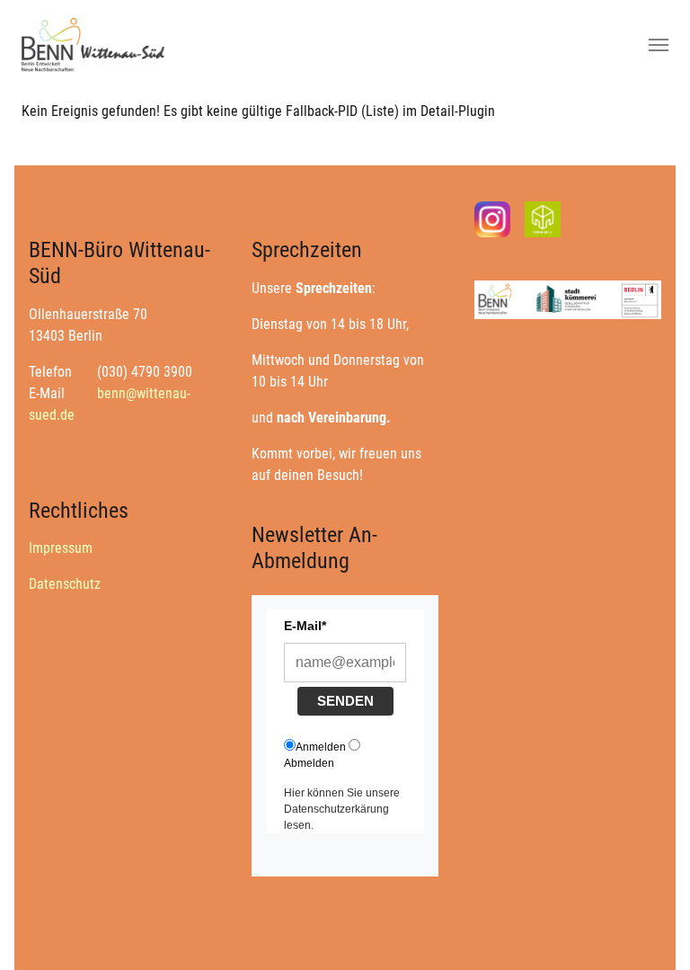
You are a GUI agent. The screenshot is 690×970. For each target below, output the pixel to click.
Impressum (61, 547)
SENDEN (345, 700)
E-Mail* (305, 625)
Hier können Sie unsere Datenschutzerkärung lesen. (342, 809)
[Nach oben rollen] (650, 930)
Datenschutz (65, 583)
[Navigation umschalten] (658, 45)
